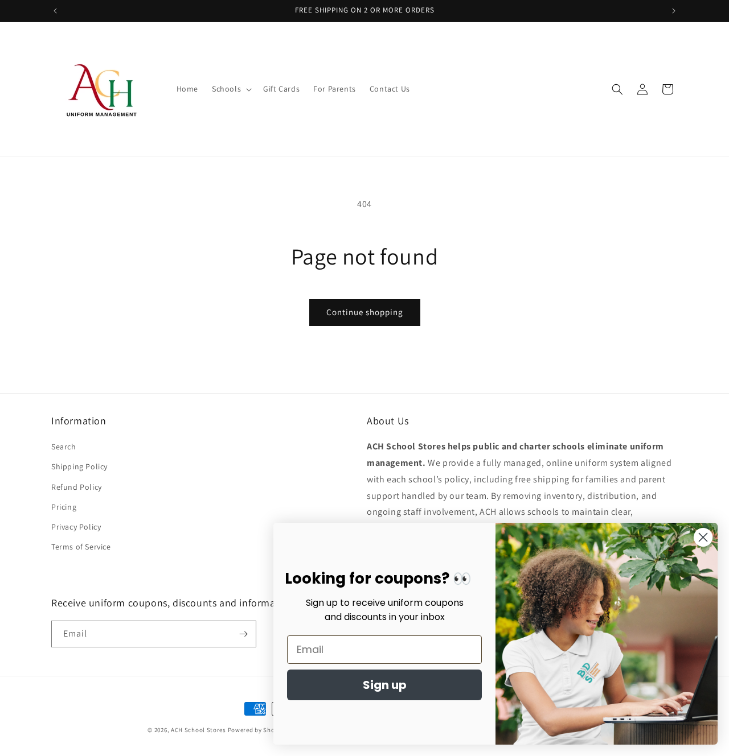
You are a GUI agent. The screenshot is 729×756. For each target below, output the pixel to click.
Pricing (63, 507)
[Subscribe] (243, 634)
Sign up (385, 685)
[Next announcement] (673, 11)
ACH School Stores (198, 730)
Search (63, 446)
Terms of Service (81, 547)
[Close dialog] (703, 537)
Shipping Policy (79, 466)
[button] (230, 89)
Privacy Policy (76, 527)
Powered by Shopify (257, 730)
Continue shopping (364, 312)
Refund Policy (76, 487)
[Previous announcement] (55, 11)
